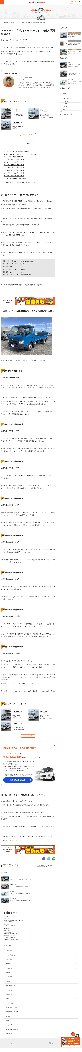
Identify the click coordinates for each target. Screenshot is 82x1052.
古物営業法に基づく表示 (11, 939)
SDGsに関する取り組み (12, 1029)
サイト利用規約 (10, 1003)
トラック (62, 96)
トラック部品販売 (10, 955)
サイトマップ (9, 1033)
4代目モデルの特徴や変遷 (14, 165)
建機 (61, 111)
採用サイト (8, 1020)
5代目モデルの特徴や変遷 (14, 167)
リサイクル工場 (10, 1025)
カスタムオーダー (10, 985)
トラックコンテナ (65, 98)
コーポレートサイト (11, 1016)
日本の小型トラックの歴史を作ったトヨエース (19, 182)
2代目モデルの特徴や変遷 (14, 159)
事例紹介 (62, 109)
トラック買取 (63, 103)
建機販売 (8, 963)
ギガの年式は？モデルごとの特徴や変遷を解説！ (45, 866)
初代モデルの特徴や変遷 (13, 157)
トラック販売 (9, 950)
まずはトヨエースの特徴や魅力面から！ (17, 151)
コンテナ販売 (9, 977)
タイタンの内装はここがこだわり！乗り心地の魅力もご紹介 (10, 866)
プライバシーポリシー (11, 1007)
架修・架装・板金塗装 (66, 114)
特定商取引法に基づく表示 (12, 1011)
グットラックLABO (10, 990)
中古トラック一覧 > (28, 134)
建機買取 (8, 972)
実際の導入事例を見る (17, 780)
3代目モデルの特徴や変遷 (14, 162)
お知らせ (8, 998)
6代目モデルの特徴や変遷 (14, 170)
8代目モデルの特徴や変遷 (14, 176)
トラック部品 (63, 106)
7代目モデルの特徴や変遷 (14, 173)
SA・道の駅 (63, 93)
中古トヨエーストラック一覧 (15, 178)
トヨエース (22, 836)
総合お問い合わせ (10, 994)
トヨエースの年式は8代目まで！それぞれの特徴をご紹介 (22, 154)
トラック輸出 (9, 968)
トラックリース (64, 101)
